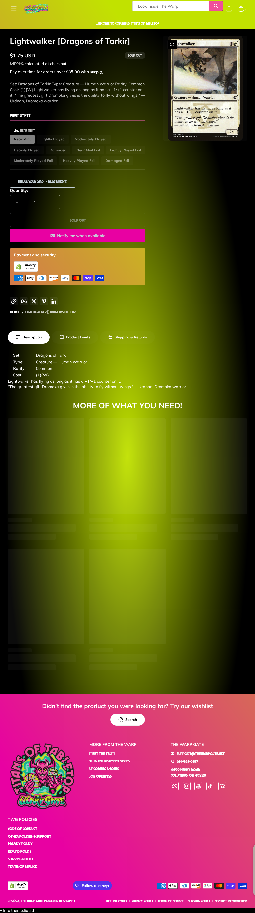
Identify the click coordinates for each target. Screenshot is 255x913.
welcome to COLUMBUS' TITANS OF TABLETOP (127, 23)
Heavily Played (27, 150)
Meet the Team (102, 753)
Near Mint (22, 139)
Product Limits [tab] (78, 337)
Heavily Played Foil (79, 160)
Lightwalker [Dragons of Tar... (51, 311)
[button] (241, 9)
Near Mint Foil (88, 150)
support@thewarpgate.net (201, 753)
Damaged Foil (117, 160)
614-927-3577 (187, 761)
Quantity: (19, 190)
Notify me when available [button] (81, 235)
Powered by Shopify (59, 901)
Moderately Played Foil (33, 160)
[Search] (216, 6)
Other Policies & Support (29, 836)
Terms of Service (22, 866)
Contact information (231, 901)
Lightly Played (53, 139)
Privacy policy (142, 901)
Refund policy (117, 901)
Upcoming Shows (104, 768)
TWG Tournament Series (109, 761)
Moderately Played (91, 139)
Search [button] (131, 719)
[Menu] (14, 9)
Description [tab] (32, 337)
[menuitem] (127, 753)
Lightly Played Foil (125, 150)
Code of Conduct (22, 828)
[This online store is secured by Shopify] (26, 270)
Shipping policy (199, 901)
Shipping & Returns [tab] (131, 337)
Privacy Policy (20, 843)
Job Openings (100, 776)
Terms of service (171, 901)
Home (15, 311)
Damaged (58, 150)
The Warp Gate (32, 901)
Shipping (17, 63)
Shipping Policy (21, 858)
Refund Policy (20, 851)
